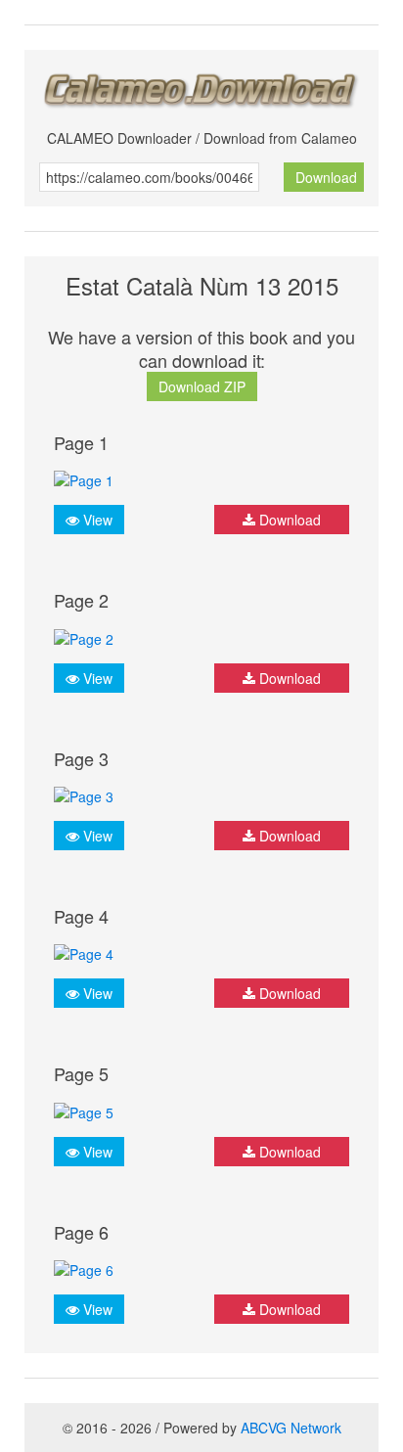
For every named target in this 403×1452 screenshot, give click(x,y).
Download (326, 177)
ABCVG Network (291, 1427)
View (95, 519)
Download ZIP (202, 386)
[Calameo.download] (201, 85)
